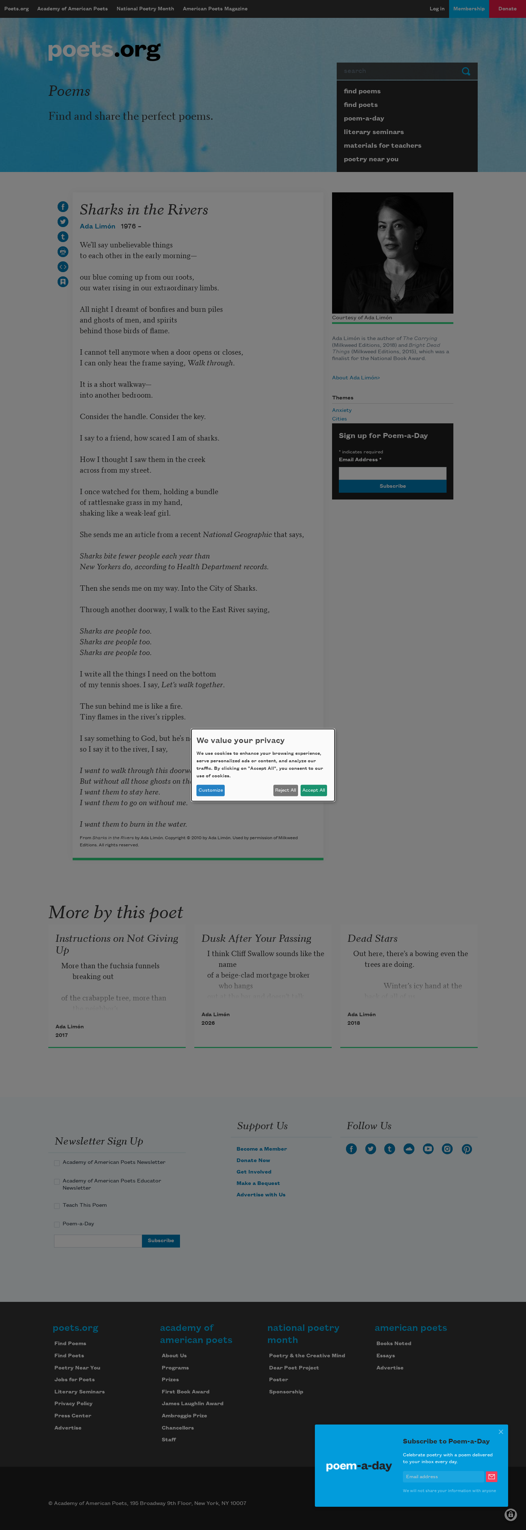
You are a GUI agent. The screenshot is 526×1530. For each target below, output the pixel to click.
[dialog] (263, 765)
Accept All (313, 790)
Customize (211, 790)
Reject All (285, 790)
